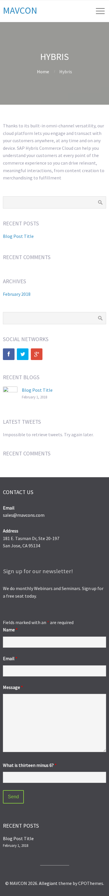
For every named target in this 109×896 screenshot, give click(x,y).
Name (10, 630)
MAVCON (20, 10)
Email (10, 658)
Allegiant (48, 883)
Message (13, 687)
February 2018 (17, 294)
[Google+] (36, 354)
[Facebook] (9, 354)
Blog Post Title (18, 236)
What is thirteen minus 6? (30, 765)
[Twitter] (22, 354)
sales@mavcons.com (23, 515)
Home (43, 71)
